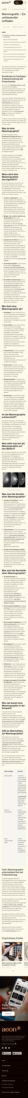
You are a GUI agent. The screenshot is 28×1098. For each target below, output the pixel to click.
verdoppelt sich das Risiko (11, 285)
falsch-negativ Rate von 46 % (13, 634)
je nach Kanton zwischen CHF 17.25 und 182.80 (13, 720)
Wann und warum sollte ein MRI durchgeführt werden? (11, 964)
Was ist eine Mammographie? (10, 39)
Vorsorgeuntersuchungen (16, 508)
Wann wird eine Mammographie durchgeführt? (14, 42)
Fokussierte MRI (22, 796)
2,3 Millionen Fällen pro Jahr (17, 85)
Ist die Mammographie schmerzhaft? (12, 47)
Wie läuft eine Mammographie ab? (11, 44)
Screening (6, 631)
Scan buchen (17, 2)
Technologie (5, 1070)
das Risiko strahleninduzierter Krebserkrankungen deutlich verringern (15, 601)
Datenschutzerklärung (7, 1084)
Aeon (5, 9)
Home (3, 1060)
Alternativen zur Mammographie (11, 761)
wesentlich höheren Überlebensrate (14, 539)
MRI (22, 150)
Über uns (4, 1076)
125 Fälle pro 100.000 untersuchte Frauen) (12, 594)
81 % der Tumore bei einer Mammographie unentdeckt (13, 742)
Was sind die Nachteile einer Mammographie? (14, 56)
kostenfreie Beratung (10, 931)
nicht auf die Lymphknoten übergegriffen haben (14, 536)
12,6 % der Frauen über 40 (11, 657)
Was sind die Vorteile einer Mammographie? (14, 54)
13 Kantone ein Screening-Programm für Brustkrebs (14, 266)
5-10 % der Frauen (19, 289)
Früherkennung (6, 102)
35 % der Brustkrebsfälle (15, 623)
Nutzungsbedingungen (7, 1087)
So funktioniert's (6, 1065)
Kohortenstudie (10, 517)
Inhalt (4, 32)
